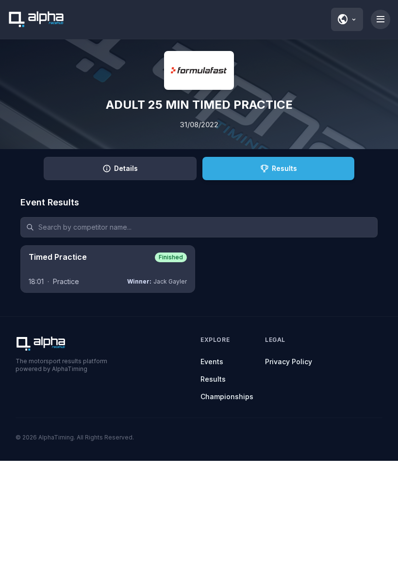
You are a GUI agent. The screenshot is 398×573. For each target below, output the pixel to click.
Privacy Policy (288, 361)
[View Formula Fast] (199, 70)
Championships (226, 396)
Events (211, 361)
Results (213, 379)
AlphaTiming (56, 437)
